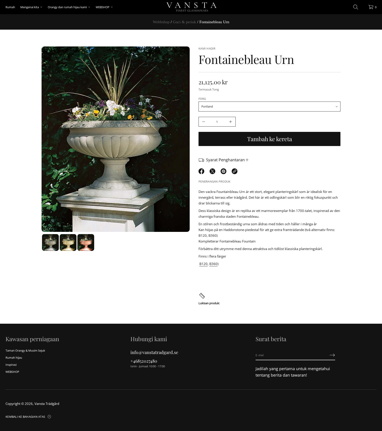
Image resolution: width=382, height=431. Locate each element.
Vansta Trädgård (46, 403)
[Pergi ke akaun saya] (363, 8)
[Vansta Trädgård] (191, 7)
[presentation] (116, 139)
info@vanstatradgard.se (154, 352)
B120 (203, 264)
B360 (213, 264)
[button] (356, 7)
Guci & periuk (184, 22)
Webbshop (161, 22)
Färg (202, 99)
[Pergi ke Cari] (356, 7)
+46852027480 (143, 361)
